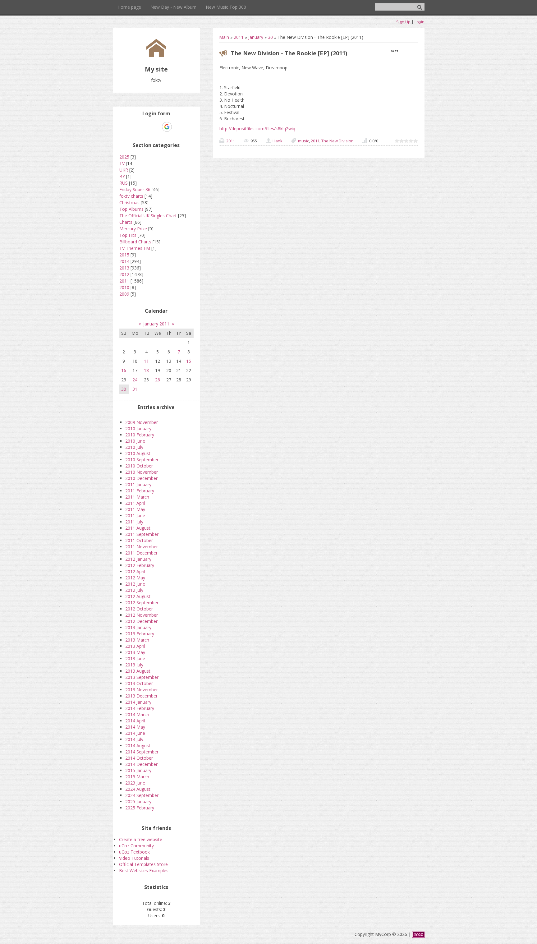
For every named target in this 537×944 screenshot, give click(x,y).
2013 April (135, 646)
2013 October (139, 683)
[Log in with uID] (145, 126)
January (255, 37)
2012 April (135, 571)
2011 (239, 37)
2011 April (135, 503)
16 (123, 370)
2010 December (141, 478)
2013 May (135, 652)
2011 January (138, 484)
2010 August (137, 453)
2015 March (137, 777)
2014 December (141, 764)
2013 (124, 268)
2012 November (141, 615)
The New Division (337, 141)
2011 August (137, 528)
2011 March (137, 497)
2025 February (139, 808)
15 (188, 361)
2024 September (141, 795)
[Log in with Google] (167, 127)
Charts (125, 222)
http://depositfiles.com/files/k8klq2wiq (257, 128)
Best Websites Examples (143, 870)
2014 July (134, 739)
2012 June (135, 584)
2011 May (135, 509)
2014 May (135, 727)
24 (134, 380)
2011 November (141, 547)
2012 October (139, 609)
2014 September (141, 752)
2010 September (141, 460)
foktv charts (131, 196)
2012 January (138, 559)
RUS (123, 183)
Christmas (129, 202)
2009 (124, 294)
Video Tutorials (134, 858)
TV (122, 163)
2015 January (138, 770)
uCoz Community (136, 846)
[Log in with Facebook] (156, 126)
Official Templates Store (143, 864)
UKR (123, 170)
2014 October (139, 758)
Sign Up (403, 22)
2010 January (138, 428)
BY (122, 176)
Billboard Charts (135, 242)
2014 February (139, 708)
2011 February (139, 491)
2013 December (141, 696)
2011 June (135, 515)
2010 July (134, 447)
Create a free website (140, 839)
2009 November (141, 422)
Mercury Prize (133, 229)
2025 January (138, 801)
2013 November (141, 690)
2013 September (141, 677)
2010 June (135, 441)
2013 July (134, 665)
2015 (124, 255)
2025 (124, 157)
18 (146, 370)
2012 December (141, 621)
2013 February (139, 634)
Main (224, 37)
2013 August (137, 671)
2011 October (139, 540)
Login (420, 22)
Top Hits (127, 235)
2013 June (135, 658)
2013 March (137, 640)
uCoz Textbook (134, 852)
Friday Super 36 (134, 189)
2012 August (137, 596)
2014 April (135, 721)
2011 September (141, 534)
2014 (124, 261)
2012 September (141, 603)
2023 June (135, 783)
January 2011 (156, 324)
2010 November (141, 472)
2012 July (134, 590)
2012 (124, 274)
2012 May (135, 578)
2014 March (137, 714)
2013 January (138, 627)
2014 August (137, 745)
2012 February (139, 565)
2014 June (135, 733)
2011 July (134, 522)
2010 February (139, 435)
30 (270, 37)
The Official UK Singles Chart (148, 216)
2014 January (138, 702)
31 (134, 389)
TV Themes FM (134, 248)
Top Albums (131, 209)
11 (146, 361)
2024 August (137, 789)
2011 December (141, 553)
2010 (124, 287)
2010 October (139, 466)
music (303, 141)
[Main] (156, 55)
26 (157, 380)
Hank (277, 141)
